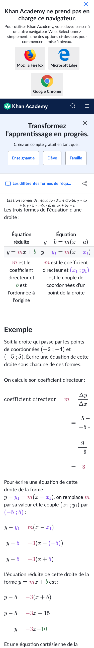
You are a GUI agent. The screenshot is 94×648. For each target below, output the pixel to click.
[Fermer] (86, 4)
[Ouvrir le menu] (87, 106)
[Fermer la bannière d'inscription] (85, 123)
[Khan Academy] (24, 106)
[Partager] (84, 184)
